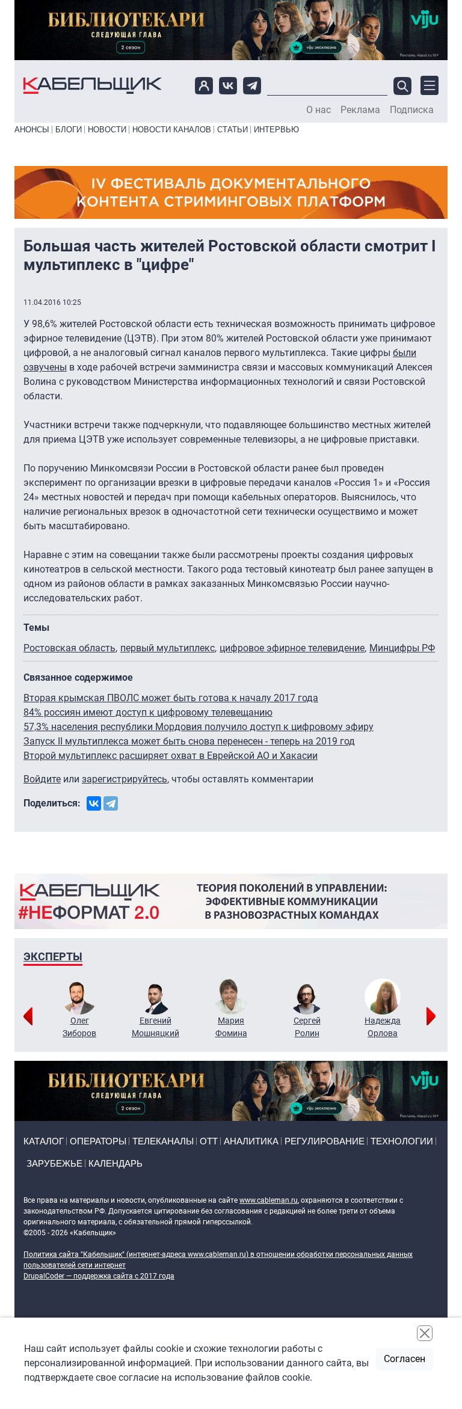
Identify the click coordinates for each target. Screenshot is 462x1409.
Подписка (412, 110)
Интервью (276, 130)
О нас (318, 110)
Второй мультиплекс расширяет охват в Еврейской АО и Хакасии (170, 755)
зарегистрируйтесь (124, 779)
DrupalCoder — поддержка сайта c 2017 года (98, 1276)
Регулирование (325, 1141)
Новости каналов (171, 130)
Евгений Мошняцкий (155, 1027)
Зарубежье (54, 1163)
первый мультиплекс (167, 648)
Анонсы (31, 130)
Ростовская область (69, 648)
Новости (107, 130)
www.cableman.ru (268, 1200)
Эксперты (52, 956)
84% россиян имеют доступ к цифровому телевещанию (148, 712)
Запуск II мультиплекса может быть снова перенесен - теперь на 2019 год (189, 741)
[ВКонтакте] (94, 803)
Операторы (98, 1141)
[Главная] (92, 86)
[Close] (425, 1333)
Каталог (43, 1141)
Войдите (42, 779)
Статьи (232, 130)
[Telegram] (110, 803)
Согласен (404, 1358)
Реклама (360, 110)
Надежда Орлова (383, 1027)
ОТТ (209, 1141)
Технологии (402, 1141)
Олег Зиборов (79, 1027)
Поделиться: (52, 803)
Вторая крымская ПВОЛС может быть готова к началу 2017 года (170, 698)
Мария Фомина (231, 1027)
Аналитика (251, 1141)
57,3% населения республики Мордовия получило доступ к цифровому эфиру (198, 726)
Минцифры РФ (402, 648)
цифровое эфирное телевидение (292, 648)
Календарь (115, 1163)
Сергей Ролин (307, 1027)
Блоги (68, 130)
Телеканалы (163, 1141)
